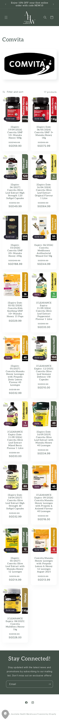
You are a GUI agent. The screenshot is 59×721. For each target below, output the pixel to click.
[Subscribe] (49, 684)
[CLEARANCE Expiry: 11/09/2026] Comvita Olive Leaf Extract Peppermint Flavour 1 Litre (44, 311)
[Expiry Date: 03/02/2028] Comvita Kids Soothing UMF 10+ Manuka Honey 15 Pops (15, 310)
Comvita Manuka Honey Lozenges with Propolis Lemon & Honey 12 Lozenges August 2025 (43, 565)
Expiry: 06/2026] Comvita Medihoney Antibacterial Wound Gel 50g (43, 250)
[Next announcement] (53, 4)
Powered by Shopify (46, 714)
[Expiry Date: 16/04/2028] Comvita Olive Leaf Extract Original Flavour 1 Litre (44, 191)
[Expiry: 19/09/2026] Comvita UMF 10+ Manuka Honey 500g (15, 132)
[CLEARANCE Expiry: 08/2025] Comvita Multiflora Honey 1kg (15, 624)
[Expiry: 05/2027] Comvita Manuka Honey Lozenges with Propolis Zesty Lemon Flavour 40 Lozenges (15, 375)
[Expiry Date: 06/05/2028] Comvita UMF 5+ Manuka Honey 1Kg (43, 132)
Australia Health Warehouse (24, 714)
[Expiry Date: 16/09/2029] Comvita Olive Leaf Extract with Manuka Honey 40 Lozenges (43, 439)
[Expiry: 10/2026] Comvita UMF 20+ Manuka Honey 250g (15, 250)
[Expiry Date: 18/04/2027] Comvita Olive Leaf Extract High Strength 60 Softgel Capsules (15, 502)
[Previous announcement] (5, 4)
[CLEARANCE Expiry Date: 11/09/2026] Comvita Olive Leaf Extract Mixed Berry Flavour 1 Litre (15, 440)
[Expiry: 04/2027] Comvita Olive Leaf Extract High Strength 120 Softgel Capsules (15, 191)
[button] (6, 17)
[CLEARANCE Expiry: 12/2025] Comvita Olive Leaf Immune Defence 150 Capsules (43, 373)
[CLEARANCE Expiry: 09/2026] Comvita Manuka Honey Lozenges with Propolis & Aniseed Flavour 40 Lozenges (43, 503)
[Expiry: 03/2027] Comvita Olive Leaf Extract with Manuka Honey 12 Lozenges (15, 565)
